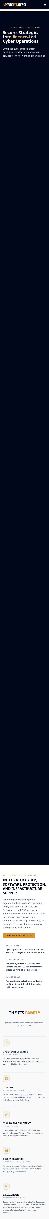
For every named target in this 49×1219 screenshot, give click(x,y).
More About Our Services (19, 936)
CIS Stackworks (13, 1159)
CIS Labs (8, 1087)
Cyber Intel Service (15, 1051)
